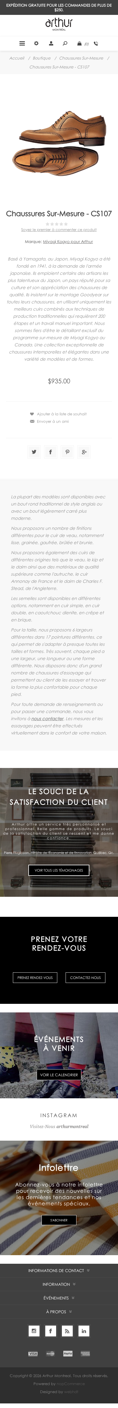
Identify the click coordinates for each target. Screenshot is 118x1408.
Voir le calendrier (59, 1074)
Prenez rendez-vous (35, 977)
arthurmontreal (72, 1126)
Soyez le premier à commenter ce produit (59, 229)
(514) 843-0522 (96, 43)
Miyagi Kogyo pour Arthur (68, 241)
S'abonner (59, 1220)
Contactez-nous (85, 977)
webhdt (71, 1391)
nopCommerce (71, 1383)
